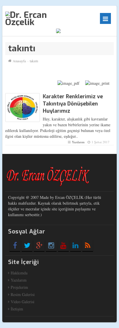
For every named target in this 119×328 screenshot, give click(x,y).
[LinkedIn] (75, 245)
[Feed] (87, 245)
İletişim (17, 309)
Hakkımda (19, 273)
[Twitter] (27, 245)
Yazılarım (78, 142)
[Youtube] (63, 245)
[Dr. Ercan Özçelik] (41, 18)
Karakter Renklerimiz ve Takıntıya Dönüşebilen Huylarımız (73, 103)
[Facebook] (15, 245)
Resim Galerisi (23, 294)
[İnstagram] (51, 245)
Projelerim (19, 287)
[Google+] (39, 245)
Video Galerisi (22, 301)
